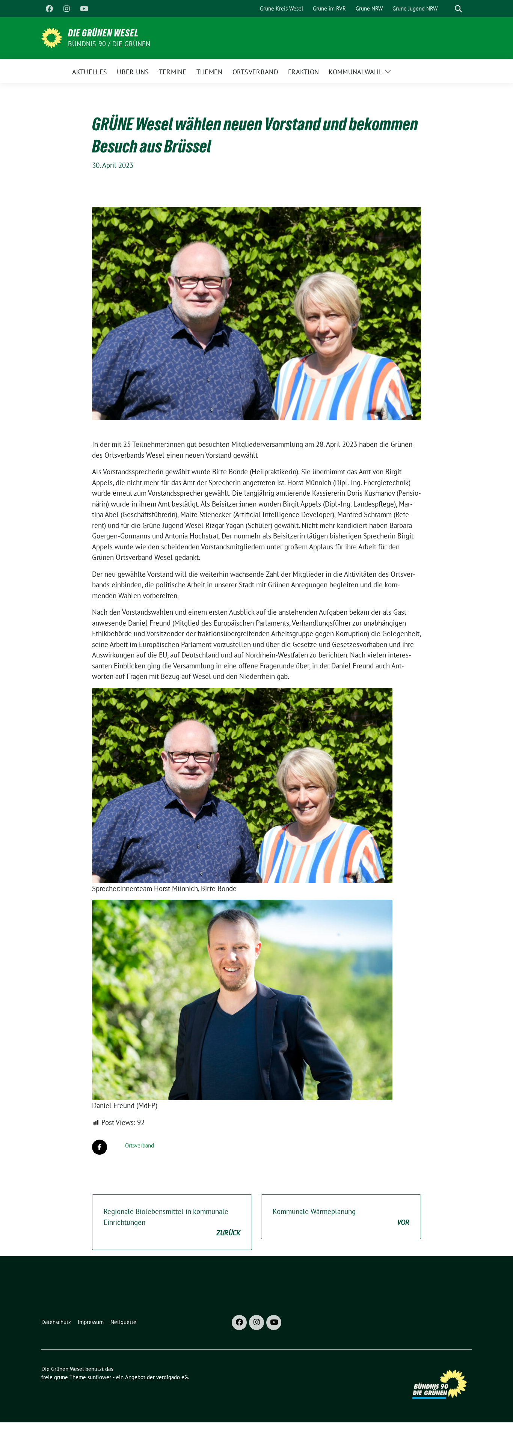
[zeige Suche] (458, 9)
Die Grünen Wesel (103, 33)
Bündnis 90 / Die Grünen (109, 43)
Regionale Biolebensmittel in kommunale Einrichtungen (172, 1222)
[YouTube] (83, 8)
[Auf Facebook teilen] (99, 1147)
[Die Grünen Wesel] (51, 37)
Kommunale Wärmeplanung (341, 1217)
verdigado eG (172, 1377)
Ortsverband (139, 1145)
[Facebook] (49, 8)
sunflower (99, 1377)
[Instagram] (66, 8)
